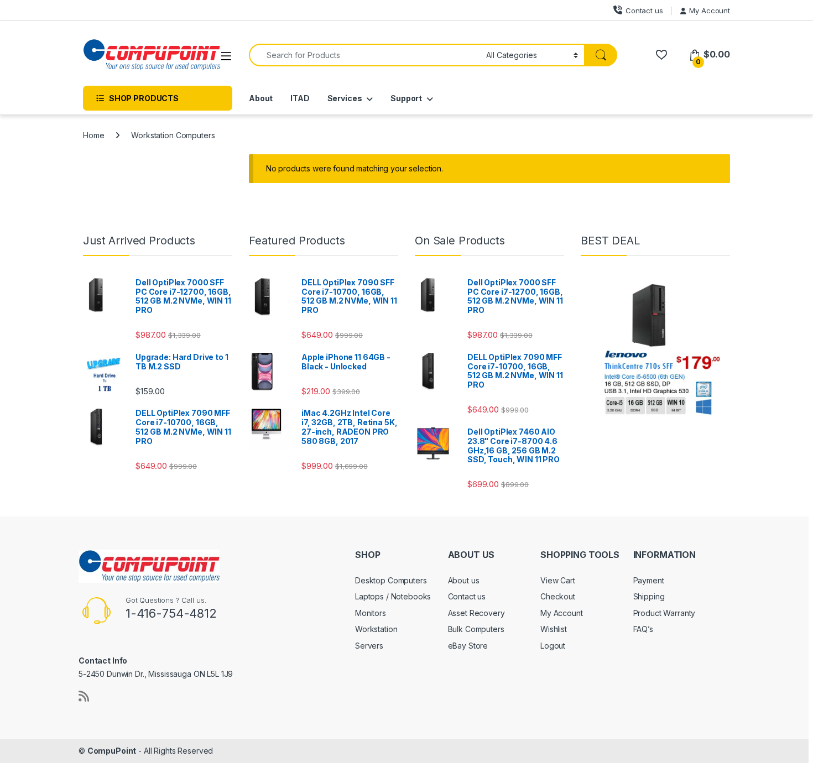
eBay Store (468, 645)
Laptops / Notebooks (393, 596)
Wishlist (553, 629)
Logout (552, 645)
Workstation (376, 629)
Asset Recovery (476, 613)
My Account (709, 10)
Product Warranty (664, 613)
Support (406, 98)
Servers (369, 645)
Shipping (649, 596)
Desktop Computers (391, 580)
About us (464, 580)
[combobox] (364, 55)
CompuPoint (112, 750)
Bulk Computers (476, 629)
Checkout (557, 596)
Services (344, 98)
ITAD (299, 98)
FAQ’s (643, 629)
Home (93, 135)
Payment (648, 580)
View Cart (557, 580)
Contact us (644, 10)
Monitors (370, 613)
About (261, 98)
